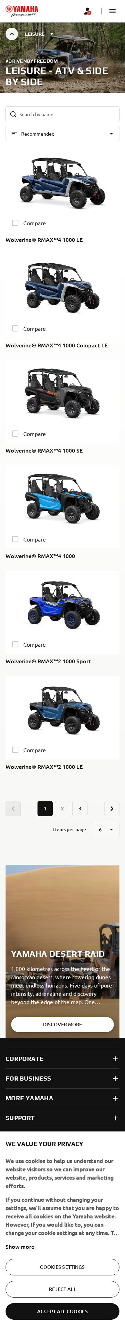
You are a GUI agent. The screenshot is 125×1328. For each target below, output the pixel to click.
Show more (20, 1246)
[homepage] (22, 11)
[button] (112, 11)
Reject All (62, 1289)
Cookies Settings (62, 1267)
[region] (62, 1229)
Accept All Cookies (62, 1311)
